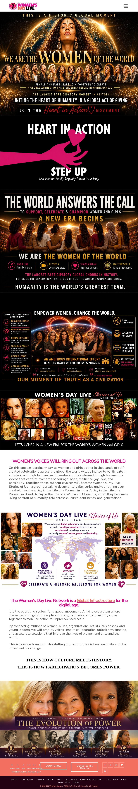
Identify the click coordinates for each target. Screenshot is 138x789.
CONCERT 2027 (27, 779)
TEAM (108, 779)
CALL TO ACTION (71, 779)
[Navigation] (125, 6)
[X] (110, 765)
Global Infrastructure (96, 601)
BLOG (115, 779)
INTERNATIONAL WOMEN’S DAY (91, 779)
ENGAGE (50, 779)
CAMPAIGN (40, 779)
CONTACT (76, 782)
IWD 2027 (15, 779)
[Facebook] (104, 765)
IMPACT (59, 779)
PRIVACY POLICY (64, 782)
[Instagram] (116, 765)
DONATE (123, 779)
